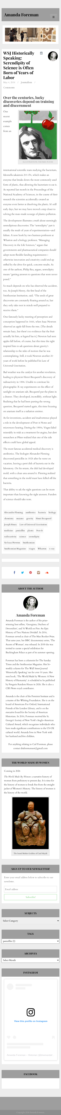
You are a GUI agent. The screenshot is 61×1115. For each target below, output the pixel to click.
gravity (29, 518)
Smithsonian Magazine (15, 548)
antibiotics (30, 512)
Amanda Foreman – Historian (22, 1055)
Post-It (39, 530)
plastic (30, 530)
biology (52, 512)
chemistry (9, 518)
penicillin (20, 530)
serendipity (34, 536)
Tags (30, 933)
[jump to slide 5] (37, 38)
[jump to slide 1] (24, 38)
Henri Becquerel (43, 518)
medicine (8, 530)
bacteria (42, 512)
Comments (9, 87)
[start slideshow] (20, 38)
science (22, 536)
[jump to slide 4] (33, 38)
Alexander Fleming (13, 512)
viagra (32, 548)
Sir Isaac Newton (12, 542)
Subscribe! (30, 897)
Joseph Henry (10, 524)
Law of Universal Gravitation (33, 524)
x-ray (51, 548)
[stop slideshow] (41, 38)
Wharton (42, 548)
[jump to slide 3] (30, 38)
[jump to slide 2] (27, 38)
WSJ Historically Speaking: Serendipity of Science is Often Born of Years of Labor (18, 65)
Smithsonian (29, 542)
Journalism (26, 82)
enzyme (20, 518)
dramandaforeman (50, 1055)
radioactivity (10, 536)
